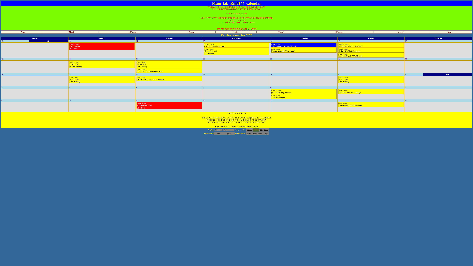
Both (261, 130)
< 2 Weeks (132, 32)
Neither (266, 130)
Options (228, 133)
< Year (22, 32)
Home (249, 133)
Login (266, 133)
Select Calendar (257, 133)
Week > (281, 32)
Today (236, 32)
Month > (401, 32)
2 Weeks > (340, 32)
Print (218, 133)
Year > (450, 32)
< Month (71, 32)
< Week (191, 32)
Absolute (249, 130)
